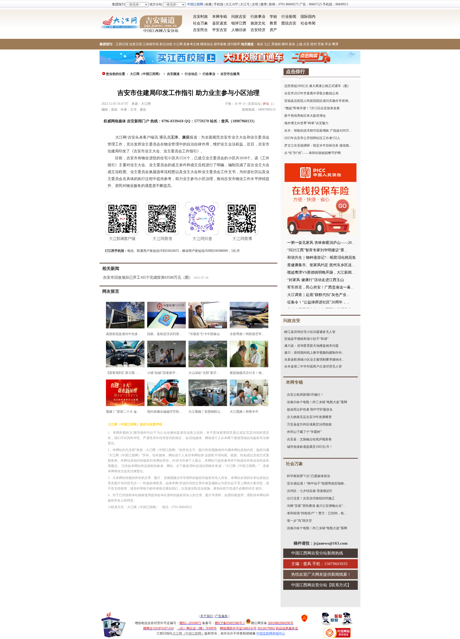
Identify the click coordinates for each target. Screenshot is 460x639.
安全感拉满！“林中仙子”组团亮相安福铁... (316, 483)
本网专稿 (219, 17)
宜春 (321, 44)
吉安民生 (200, 30)
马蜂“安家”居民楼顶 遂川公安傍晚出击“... (316, 506)
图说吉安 (288, 23)
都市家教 (220, 44)
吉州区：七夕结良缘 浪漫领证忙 (309, 491)
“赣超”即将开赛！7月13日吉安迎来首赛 (312, 108)
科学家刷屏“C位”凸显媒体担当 (308, 476)
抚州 (313, 44)
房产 (273, 30)
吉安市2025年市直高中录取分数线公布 (311, 93)
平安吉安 (219, 30)
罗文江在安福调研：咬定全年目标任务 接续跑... (317, 145)
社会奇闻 (308, 23)
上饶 (299, 44)
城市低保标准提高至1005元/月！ (309, 447)
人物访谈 (238, 30)
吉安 (306, 44)
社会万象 (200, 23)
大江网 (178, 44)
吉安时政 (200, 17)
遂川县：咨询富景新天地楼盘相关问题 (311, 346)
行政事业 (257, 17)
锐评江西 (238, 23)
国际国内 (308, 17)
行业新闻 (288, 17)
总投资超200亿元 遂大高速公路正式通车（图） (317, 86)
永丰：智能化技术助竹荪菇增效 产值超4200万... (317, 130)
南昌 (260, 44)
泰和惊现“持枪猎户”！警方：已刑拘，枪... (316, 513)
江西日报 (122, 44)
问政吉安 (238, 17)
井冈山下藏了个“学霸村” (304, 432)
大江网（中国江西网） (146, 74)
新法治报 (165, 44)
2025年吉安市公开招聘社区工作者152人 (312, 138)
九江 (267, 44)
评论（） (269, 104)
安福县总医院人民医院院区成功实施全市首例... (317, 101)
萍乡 (328, 44)
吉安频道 (173, 74)
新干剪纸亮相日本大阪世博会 (305, 116)
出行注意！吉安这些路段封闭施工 (311, 498)
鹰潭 (335, 44)
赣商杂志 (206, 44)
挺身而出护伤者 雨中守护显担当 (309, 409)
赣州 (285, 44)
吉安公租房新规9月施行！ (305, 394)
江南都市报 (151, 44)
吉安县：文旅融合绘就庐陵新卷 (309, 439)
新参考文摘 (191, 44)
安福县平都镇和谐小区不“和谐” (306, 339)
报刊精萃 (233, 44)
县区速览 (219, 23)
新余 (292, 44)
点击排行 (295, 71)
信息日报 (135, 44)
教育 (273, 23)
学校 (273, 17)
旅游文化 (257, 23)
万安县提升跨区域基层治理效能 (309, 424)
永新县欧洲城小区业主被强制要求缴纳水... (314, 359)
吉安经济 (257, 30)
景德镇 (276, 44)
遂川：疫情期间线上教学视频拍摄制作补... (314, 352)
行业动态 (191, 74)
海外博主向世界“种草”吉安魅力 (306, 123)
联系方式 (339, 585)
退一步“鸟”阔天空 (299, 521)
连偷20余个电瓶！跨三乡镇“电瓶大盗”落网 (317, 402)
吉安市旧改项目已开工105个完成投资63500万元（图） (147, 277)
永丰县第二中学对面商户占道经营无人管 (313, 366)
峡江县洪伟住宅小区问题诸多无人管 (309, 332)
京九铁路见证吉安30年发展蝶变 (309, 417)
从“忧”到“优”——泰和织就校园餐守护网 (312, 153)
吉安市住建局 (230, 74)
